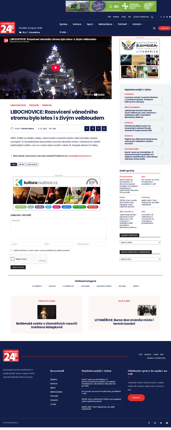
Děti (143, 176)
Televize (34, 105)
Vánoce (47, 105)
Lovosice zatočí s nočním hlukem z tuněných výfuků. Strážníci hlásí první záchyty (141, 99)
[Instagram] (163, 17)
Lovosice (129, 94)
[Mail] (166, 17)
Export (21, 164)
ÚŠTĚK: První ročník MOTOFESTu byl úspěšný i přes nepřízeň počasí (128, 203)
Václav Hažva (27, 129)
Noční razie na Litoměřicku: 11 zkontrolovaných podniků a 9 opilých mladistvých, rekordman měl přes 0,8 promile (141, 155)
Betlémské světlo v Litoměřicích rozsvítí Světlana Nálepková (46, 325)
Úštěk (122, 197)
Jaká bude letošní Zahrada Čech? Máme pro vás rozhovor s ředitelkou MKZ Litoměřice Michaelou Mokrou (140, 114)
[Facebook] (160, 17)
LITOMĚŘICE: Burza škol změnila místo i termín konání (124, 322)
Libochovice (18, 105)
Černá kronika (132, 149)
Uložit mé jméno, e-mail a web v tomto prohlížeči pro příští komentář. (42, 250)
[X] (92, 128)
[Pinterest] (98, 128)
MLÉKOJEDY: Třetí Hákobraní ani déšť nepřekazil (150, 202)
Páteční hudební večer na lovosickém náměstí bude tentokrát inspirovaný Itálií (138, 128)
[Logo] (11, 356)
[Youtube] (167, 423)
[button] (152, 17)
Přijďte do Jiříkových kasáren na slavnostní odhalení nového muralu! (141, 141)
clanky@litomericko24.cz (80, 156)
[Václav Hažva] (13, 128)
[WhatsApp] (104, 128)
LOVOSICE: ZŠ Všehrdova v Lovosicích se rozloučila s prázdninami (148, 218)
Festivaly (146, 197)
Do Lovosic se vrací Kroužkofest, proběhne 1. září (150, 181)
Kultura (129, 123)
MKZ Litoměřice (132, 107)
